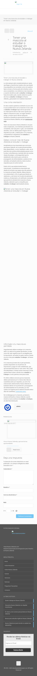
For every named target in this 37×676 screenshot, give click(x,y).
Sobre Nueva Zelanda (11, 569)
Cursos (7, 573)
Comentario (7, 469)
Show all (30, 31)
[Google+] (16, 673)
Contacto (7, 590)
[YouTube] (21, 673)
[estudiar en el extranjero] (18, 4)
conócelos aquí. (21, 391)
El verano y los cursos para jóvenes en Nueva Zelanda (18, 613)
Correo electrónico (10, 495)
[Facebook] (13, 673)
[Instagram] (24, 673)
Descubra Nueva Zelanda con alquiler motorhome (16, 606)
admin (25, 52)
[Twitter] (18, 673)
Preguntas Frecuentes (11, 586)
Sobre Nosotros (9, 565)
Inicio (6, 561)
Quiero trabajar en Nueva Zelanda (15, 600)
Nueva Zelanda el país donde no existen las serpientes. (18, 624)
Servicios (7, 578)
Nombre (6, 487)
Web (4, 502)
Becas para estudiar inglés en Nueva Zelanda (18, 618)
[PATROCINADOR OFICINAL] (18, 538)
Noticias (7, 582)
